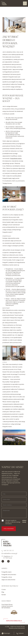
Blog (3, 592)
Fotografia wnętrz (7, 572)
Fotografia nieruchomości (9, 574)
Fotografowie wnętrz (16, 158)
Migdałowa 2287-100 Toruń (8, 557)
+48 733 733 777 (8, 550)
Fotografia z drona (7, 577)
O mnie (4, 589)
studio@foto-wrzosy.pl (10, 553)
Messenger (7, 633)
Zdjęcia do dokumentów (8, 579)
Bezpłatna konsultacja (14, 621)
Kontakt (4, 594)
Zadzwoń (21, 633)
